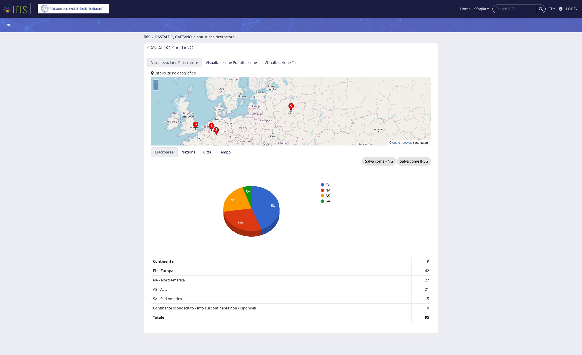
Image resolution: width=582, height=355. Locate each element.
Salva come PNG (379, 161)
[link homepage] (16, 8)
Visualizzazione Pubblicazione (231, 62)
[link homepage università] (73, 8)
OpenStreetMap (402, 143)
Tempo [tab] (225, 152)
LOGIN (571, 8)
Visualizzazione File (281, 62)
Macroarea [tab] (164, 152)
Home (465, 8)
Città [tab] (207, 152)
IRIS (147, 36)
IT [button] (550, 8)
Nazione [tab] (188, 152)
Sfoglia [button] (480, 8)
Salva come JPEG (414, 161)
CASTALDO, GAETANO (173, 36)
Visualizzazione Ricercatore (174, 62)
